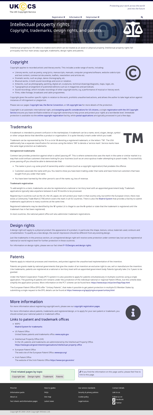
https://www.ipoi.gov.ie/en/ (62, 360)
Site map (47, 397)
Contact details (118, 388)
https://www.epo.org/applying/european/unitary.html (91, 290)
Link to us (116, 392)
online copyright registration (50, 115)
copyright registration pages (87, 306)
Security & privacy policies (88, 392)
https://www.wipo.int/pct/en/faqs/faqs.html (110, 282)
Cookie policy (83, 397)
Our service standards (86, 388)
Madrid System (105, 198)
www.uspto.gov (62, 334)
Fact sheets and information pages (24, 401)
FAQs (46, 392)
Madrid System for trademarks (28, 326)
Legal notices (83, 401)
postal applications (84, 115)
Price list (13, 388)
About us (13, 397)
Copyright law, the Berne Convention (46, 105)
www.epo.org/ (61, 352)
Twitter (118, 403)
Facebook (119, 399)
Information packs (17, 392)
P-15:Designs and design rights (77, 245)
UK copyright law (74, 105)
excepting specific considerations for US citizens (76, 109)
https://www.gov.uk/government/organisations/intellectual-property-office (48, 345)
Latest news (49, 401)
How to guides (50, 388)
